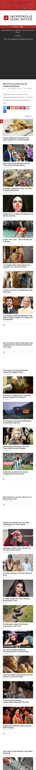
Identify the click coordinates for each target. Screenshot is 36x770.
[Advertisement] (18, 60)
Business (29, 88)
